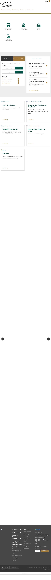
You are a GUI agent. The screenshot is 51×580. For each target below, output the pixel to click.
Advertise (22, 10)
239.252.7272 (16, 538)
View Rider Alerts (6, 83)
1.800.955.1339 (17, 544)
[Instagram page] (39, 540)
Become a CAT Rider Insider (40, 547)
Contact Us (14, 560)
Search (19, 68)
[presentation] (2, 339)
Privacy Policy (5, 569)
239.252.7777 (16, 533)
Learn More (5, 119)
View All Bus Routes (6, 81)
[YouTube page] (36, 542)
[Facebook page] (36, 540)
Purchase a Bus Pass (5, 10)
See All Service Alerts (33, 90)
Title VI (25, 541)
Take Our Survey (15, 559)
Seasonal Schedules (27, 538)
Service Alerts (15, 10)
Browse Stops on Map (7, 79)
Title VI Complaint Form (16, 550)
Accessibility (6, 567)
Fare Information (27, 534)
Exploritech (47, 569)
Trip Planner (26, 540)
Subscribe (44, 550)
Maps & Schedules (27, 531)
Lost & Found (26, 546)
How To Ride (26, 536)
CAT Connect (26, 548)
